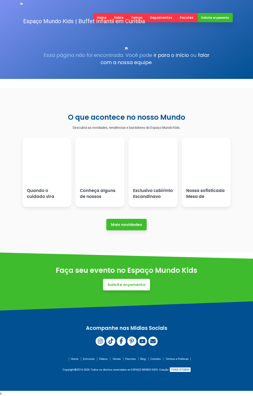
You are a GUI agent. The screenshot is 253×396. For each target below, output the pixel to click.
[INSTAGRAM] (100, 341)
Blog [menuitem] (143, 359)
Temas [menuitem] (116, 359)
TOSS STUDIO (180, 369)
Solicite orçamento (215, 17)
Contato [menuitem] (155, 359)
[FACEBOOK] (121, 341)
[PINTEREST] (132, 341)
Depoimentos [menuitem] (161, 17)
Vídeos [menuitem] (103, 359)
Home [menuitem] (74, 359)
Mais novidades (126, 224)
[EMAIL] (153, 341)
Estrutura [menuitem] (88, 359)
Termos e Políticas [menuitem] (177, 359)
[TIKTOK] (110, 341)
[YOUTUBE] (142, 341)
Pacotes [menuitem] (186, 17)
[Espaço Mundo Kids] (82, 21)
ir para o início (171, 55)
